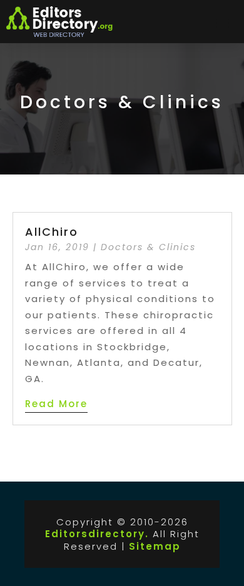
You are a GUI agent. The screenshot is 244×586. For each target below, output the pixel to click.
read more (56, 403)
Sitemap (155, 546)
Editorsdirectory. (97, 533)
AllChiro (51, 232)
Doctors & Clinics (148, 247)
